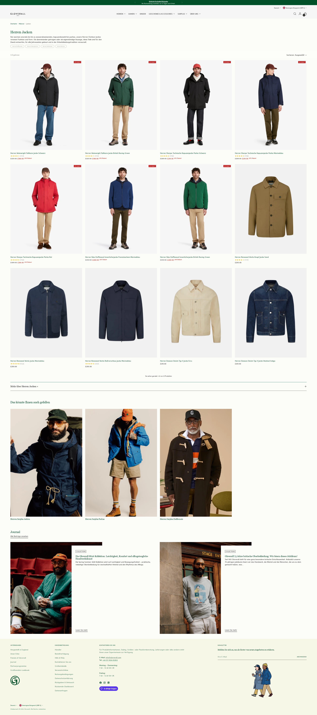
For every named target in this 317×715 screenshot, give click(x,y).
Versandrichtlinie (61, 670)
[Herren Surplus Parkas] (121, 463)
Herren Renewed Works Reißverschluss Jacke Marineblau (108, 361)
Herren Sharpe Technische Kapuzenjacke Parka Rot (31, 257)
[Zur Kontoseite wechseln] (300, 13)
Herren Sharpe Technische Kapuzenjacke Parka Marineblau (259, 153)
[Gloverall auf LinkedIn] (108, 683)
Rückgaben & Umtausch (64, 682)
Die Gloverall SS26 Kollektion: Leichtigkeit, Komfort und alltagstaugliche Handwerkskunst (112, 557)
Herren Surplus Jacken (20, 519)
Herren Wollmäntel (47, 46)
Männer (21, 24)
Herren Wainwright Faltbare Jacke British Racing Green (107, 153)
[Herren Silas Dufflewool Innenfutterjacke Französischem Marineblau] (121, 209)
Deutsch (276, 8)
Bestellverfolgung (62, 654)
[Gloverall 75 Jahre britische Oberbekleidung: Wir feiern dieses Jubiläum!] (205, 588)
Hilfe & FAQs (60, 658)
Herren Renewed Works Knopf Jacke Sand (252, 257)
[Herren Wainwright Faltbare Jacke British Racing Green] (121, 105)
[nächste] (182, 2)
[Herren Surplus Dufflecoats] (196, 463)
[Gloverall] (17, 14)
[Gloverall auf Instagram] (104, 683)
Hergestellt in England (19, 649)
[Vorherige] (135, 2)
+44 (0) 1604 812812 (110, 660)
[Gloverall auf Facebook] (100, 683)
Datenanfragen (61, 690)
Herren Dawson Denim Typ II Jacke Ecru (176, 361)
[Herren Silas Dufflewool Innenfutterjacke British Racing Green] (196, 209)
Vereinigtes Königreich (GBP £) (295, 8)
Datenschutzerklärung (64, 678)
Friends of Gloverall (18, 658)
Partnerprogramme (18, 666)
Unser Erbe (14, 654)
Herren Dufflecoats (17, 46)
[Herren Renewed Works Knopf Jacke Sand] (271, 209)
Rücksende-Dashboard (64, 686)
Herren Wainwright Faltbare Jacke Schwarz (27, 153)
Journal (13, 662)
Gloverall (27, 709)
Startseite (13, 24)
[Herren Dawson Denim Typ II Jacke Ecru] (196, 313)
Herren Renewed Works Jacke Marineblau (27, 361)
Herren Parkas (61, 46)
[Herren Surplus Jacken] (46, 463)
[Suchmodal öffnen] (294, 13)
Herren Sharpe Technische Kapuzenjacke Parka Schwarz (183, 153)
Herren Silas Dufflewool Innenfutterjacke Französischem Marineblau (112, 257)
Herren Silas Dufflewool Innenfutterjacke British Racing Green (185, 257)
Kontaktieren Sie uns (63, 662)
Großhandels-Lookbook (19, 670)
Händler (58, 649)
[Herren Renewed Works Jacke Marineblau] (46, 313)
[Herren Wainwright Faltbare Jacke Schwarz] (46, 105)
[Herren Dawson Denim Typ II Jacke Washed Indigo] (271, 313)
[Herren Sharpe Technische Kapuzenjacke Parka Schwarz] (196, 105)
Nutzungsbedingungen (64, 674)
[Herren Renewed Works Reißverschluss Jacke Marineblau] (121, 313)
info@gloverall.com (113, 657)
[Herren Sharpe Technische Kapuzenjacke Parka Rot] (46, 209)
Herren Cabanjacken (32, 46)
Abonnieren (301, 657)
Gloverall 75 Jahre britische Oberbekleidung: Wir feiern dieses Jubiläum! (261, 556)
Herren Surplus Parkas (95, 519)
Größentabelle (60, 666)
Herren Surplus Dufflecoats (171, 519)
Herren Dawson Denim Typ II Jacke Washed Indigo (255, 361)
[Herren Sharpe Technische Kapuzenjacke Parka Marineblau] (271, 105)
